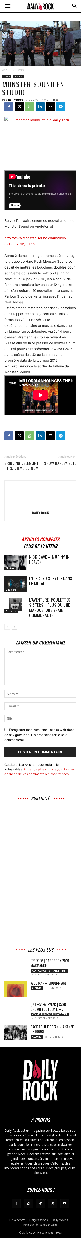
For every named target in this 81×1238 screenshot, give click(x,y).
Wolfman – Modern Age (48, 983)
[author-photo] (40, 506)
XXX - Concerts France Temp (49, 970)
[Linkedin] (40, 106)
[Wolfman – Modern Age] (15, 989)
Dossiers (18, 76)
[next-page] (14, 627)
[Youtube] (64, 1203)
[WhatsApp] (29, 106)
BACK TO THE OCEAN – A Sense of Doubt (52, 1029)
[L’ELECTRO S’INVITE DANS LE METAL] (15, 584)
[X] (19, 106)
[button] (7, 6)
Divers (20, 70)
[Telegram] (60, 106)
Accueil (6, 70)
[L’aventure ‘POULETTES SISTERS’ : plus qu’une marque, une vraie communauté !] (15, 605)
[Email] (50, 106)
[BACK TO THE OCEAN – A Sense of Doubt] (15, 1032)
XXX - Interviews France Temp (50, 1014)
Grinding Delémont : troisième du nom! (22, 466)
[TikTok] (40, 1203)
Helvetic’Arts (17, 1220)
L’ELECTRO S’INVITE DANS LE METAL (50, 580)
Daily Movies (60, 1220)
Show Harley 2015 (60, 463)
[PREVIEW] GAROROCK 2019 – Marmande (51, 963)
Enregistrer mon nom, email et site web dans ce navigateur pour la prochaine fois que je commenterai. (39, 735)
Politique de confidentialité (40, 1225)
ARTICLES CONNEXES (40, 538)
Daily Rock (15, 100)
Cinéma (10, 568)
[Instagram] (28, 1203)
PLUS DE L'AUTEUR (40, 545)
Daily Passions (38, 1220)
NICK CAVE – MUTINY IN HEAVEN (49, 559)
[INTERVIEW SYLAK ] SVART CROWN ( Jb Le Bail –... (49, 1007)
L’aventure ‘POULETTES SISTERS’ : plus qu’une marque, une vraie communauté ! (49, 607)
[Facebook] (9, 106)
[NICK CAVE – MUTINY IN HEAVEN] (15, 562)
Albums (36, 988)
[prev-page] (7, 627)
